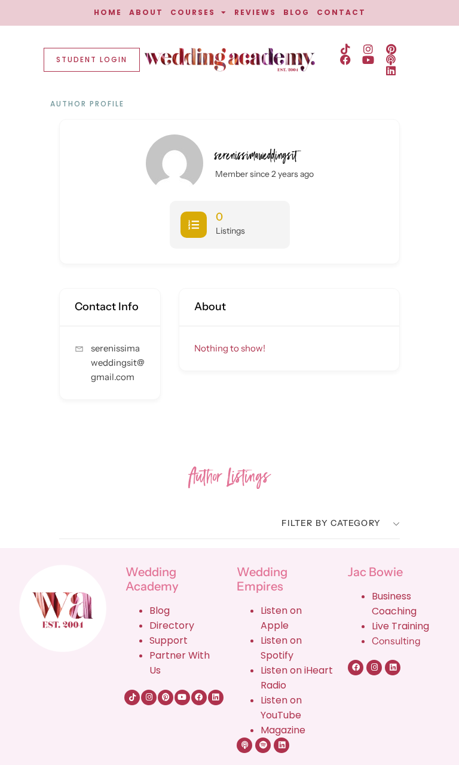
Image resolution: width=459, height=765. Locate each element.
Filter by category (331, 523)
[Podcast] (390, 59)
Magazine (283, 730)
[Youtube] (368, 59)
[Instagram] (368, 49)
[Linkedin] (390, 70)
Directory (171, 625)
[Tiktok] (345, 49)
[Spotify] (263, 745)
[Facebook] (345, 59)
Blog (159, 610)
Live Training (400, 626)
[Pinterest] (390, 49)
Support (168, 640)
